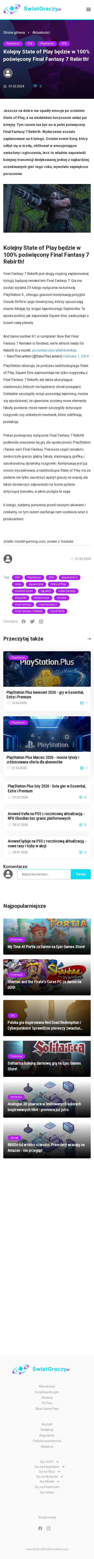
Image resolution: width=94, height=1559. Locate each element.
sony (18, 584)
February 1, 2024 (76, 356)
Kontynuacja (41, 597)
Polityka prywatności (47, 1441)
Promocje (16, 939)
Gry (13, 1015)
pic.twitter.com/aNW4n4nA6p (54, 350)
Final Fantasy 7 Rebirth (28, 611)
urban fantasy (67, 591)
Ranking (47, 1397)
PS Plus (47, 1403)
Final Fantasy (23, 604)
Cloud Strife (57, 611)
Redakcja (47, 1430)
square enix (36, 584)
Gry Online (47, 1492)
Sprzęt (14, 1137)
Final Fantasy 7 (48, 604)
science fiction (24, 591)
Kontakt (47, 1424)
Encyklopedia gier (47, 1392)
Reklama (47, 1446)
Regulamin (47, 1435)
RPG (64, 43)
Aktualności (41, 32)
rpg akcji (46, 591)
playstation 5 (69, 577)
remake (61, 597)
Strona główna (14, 32)
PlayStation (13, 43)
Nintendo (16, 1097)
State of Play (58, 584)
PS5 (30, 43)
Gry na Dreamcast (47, 1487)
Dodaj (80, 874)
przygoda (20, 597)
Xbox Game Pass (47, 1408)
